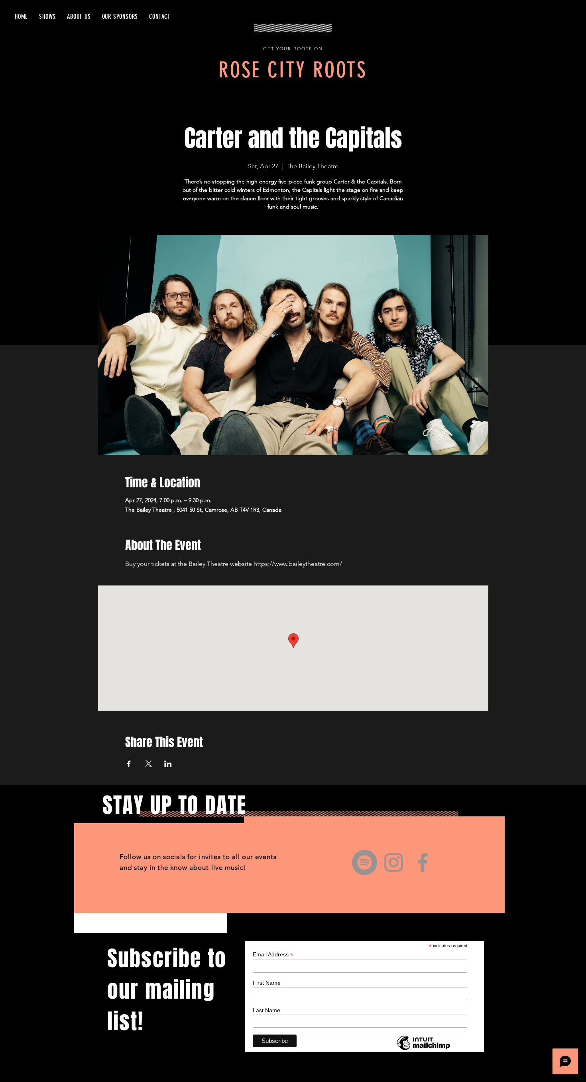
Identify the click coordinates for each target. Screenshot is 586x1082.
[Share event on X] (148, 764)
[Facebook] (422, 862)
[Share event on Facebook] (129, 764)
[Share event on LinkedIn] (168, 764)
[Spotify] (364, 862)
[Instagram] (393, 862)
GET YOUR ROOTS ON (293, 48)
